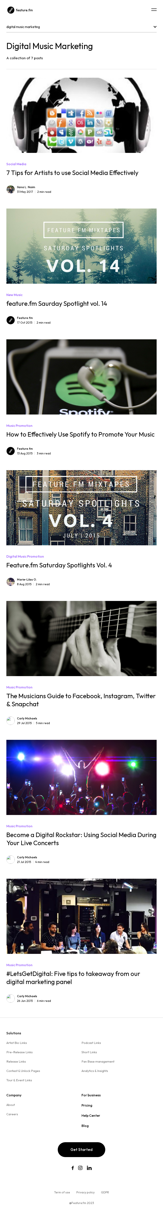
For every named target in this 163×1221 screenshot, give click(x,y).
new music (14, 295)
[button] (154, 9)
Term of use (62, 1192)
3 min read (34, 453)
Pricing (87, 1105)
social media (16, 164)
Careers (12, 1114)
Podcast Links (91, 1043)
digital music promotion (25, 556)
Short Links (89, 1052)
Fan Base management (98, 1061)
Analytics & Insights (95, 1071)
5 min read (33, 723)
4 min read (33, 862)
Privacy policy (85, 1192)
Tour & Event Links (19, 1080)
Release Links (16, 1061)
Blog (85, 1126)
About (10, 1105)
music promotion (19, 425)
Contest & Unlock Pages (23, 1071)
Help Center (91, 1115)
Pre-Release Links (19, 1052)
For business (91, 1095)
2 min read (34, 192)
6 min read (34, 1001)
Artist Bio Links (16, 1043)
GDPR (105, 1192)
